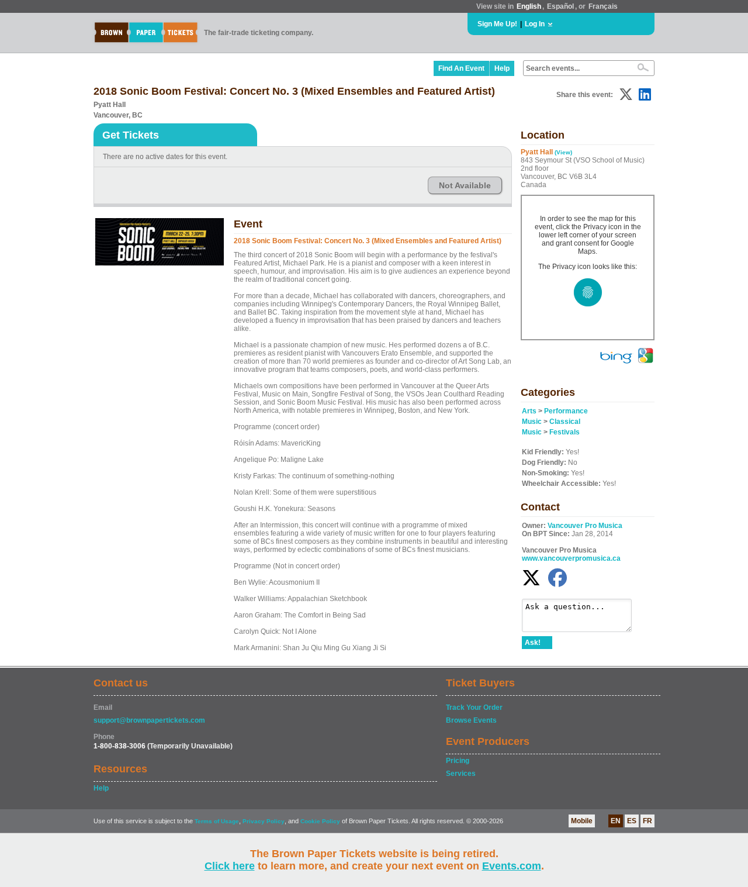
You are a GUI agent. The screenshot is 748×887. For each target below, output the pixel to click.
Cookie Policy (320, 821)
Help (502, 68)
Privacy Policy (264, 821)
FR (647, 821)
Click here (230, 866)
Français (603, 6)
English (529, 6)
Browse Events (471, 720)
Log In (535, 24)
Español (560, 6)
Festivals (564, 432)
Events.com (511, 866)
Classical (564, 421)
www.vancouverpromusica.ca (571, 558)
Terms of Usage (217, 821)
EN (616, 821)
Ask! (533, 642)
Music (532, 421)
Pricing (457, 761)
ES (631, 821)
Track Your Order (474, 707)
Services (461, 773)
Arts (529, 411)
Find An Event (461, 68)
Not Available (465, 185)
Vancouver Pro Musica (585, 526)
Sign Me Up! (497, 24)
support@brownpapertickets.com (149, 720)
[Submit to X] (626, 94)
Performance (566, 411)
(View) (563, 152)
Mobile (582, 821)
